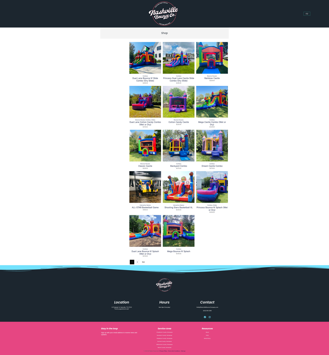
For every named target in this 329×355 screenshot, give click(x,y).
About (207, 332)
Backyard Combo (178, 166)
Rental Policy (207, 338)
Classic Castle (145, 166)
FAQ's (207, 335)
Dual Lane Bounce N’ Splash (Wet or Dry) (145, 252)
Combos (145, 76)
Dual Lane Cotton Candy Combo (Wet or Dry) (145, 123)
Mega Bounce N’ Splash (178, 251)
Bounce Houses (212, 76)
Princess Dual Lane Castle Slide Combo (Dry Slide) (178, 79)
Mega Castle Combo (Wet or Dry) (212, 123)
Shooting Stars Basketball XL (178, 207)
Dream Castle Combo (212, 166)
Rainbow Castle (212, 78)
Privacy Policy (163, 351)
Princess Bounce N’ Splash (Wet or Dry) (212, 208)
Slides (153, 120)
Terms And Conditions (174, 351)
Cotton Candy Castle (179, 122)
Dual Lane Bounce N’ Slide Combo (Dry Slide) (145, 79)
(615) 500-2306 (207, 310)
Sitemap (183, 351)
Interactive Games (145, 205)
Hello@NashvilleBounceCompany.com (207, 307)
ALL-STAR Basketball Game (145, 207)
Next (143, 262)
